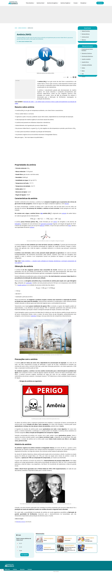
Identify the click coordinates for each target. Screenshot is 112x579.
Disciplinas (83, 3)
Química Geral (40, 3)
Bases (83, 71)
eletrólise (33, 316)
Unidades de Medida (87, 65)
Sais (83, 73)
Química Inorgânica (52, 3)
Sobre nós (7, 569)
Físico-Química (30, 3)
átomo (55, 221)
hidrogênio (18, 224)
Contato (30, 569)
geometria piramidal (46, 224)
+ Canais (75, 3)
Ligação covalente (86, 59)
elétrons (42, 225)
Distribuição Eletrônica (87, 56)
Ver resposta (24, 554)
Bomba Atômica (86, 34)
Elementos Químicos (87, 53)
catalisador (29, 283)
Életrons (84, 39)
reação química (22, 285)
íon (42, 213)
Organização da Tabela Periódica (87, 49)
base (69, 225)
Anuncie (22, 569)
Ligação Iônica (85, 62)
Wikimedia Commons (20, 521)
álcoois (67, 203)
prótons (32, 227)
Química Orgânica (65, 3)
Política (15, 569)
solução (64, 213)
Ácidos (83, 68)
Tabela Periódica (86, 31)
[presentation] (45, 218)
